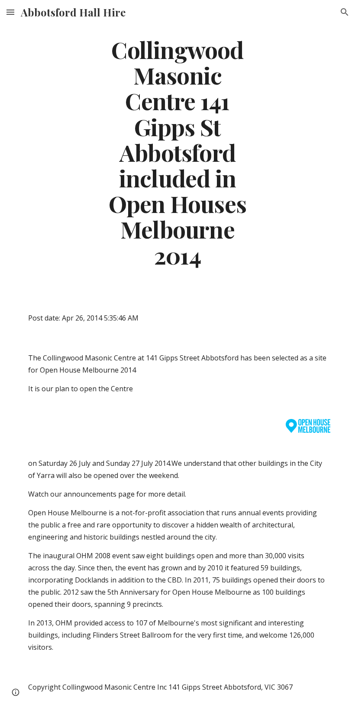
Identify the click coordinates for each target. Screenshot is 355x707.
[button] (10, 12)
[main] (177, 152)
